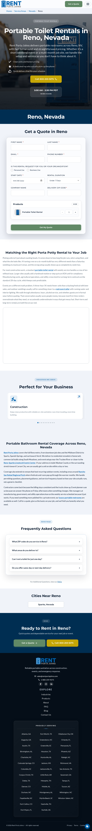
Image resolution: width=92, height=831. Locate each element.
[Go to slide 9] (52, 422)
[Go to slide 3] (41, 422)
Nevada (32, 11)
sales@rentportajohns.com (47, 676)
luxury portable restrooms (70, 497)
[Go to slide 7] (48, 422)
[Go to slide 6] (46, 422)
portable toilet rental (44, 270)
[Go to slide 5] (45, 422)
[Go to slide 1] (37, 422)
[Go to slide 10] (54, 422)
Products (46, 698)
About (46, 702)
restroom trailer (63, 289)
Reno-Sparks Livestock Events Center (20, 463)
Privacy (69, 825)
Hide (75, 204)
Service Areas (20, 11)
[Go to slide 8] (50, 422)
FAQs (59, 582)
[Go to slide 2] (39, 422)
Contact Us (46, 715)
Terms (76, 825)
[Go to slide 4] (43, 422)
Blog (46, 710)
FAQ (46, 706)
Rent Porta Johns (11, 452)
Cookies (83, 825)
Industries (46, 694)
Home (9, 11)
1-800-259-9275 (47, 680)
